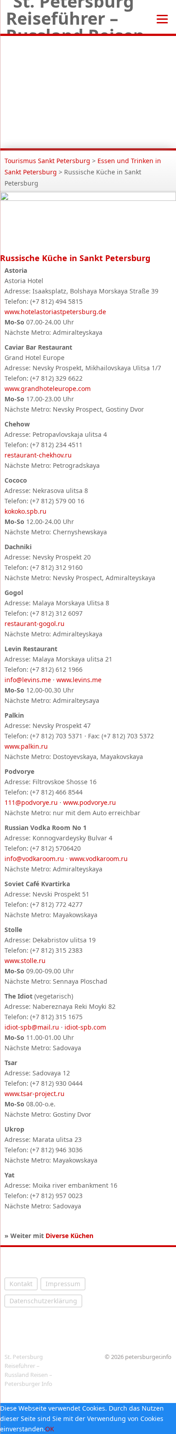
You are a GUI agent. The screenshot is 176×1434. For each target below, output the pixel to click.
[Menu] (162, 18)
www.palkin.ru (26, 746)
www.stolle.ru (25, 960)
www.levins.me (79, 679)
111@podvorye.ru (31, 802)
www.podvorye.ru (89, 802)
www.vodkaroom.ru (98, 858)
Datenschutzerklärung (43, 1300)
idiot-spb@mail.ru (32, 1027)
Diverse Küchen (69, 1235)
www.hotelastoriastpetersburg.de (55, 311)
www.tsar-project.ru (35, 1093)
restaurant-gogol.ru (35, 623)
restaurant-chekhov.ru (38, 455)
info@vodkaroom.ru (34, 858)
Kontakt (20, 1283)
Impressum (63, 1283)
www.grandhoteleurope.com (48, 388)
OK (49, 1429)
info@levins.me (28, 679)
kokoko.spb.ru (25, 511)
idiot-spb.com (85, 1027)
